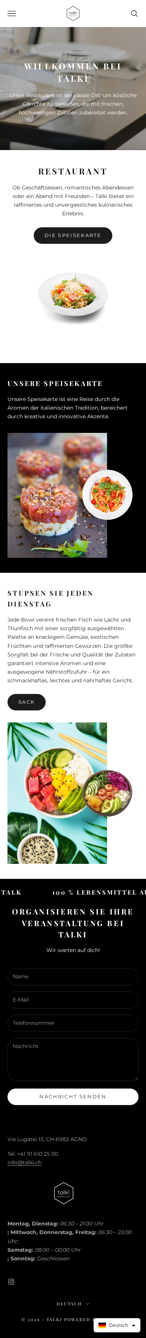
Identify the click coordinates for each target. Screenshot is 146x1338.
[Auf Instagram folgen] (11, 1281)
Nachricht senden (72, 1096)
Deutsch (69, 1303)
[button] (117, 1325)
